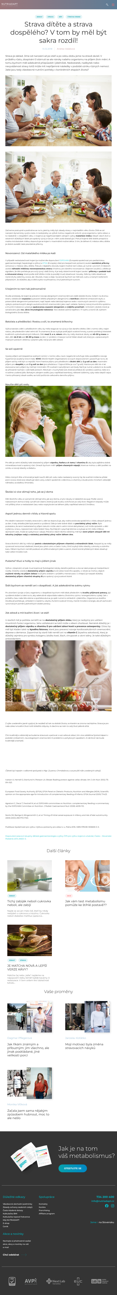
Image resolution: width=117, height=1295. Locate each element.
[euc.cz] (78, 1281)
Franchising (44, 1210)
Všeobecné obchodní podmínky (17, 1204)
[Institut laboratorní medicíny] (99, 1281)
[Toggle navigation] (113, 4)
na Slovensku (106, 1222)
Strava (50, 17)
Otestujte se (72, 1168)
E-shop (6, 1223)
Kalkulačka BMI (10, 1214)
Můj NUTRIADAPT (11, 1220)
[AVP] (31, 1281)
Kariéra (42, 1207)
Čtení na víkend (74, 17)
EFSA (45, 263)
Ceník (5, 1226)
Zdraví (39, 17)
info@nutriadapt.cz (102, 1201)
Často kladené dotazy (13, 1210)
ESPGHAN (64, 260)
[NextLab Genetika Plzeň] (55, 1281)
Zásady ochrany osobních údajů (17, 1207)
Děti (60, 17)
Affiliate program (47, 1214)
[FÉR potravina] (12, 1281)
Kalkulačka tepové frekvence (16, 1217)
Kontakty (43, 1204)
